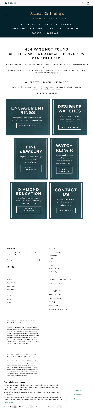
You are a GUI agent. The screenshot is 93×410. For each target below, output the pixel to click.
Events (9, 299)
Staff (50, 262)
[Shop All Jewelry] (31, 158)
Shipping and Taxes (54, 268)
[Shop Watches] (69, 117)
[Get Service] (64, 158)
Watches (56, 28)
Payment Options (11, 283)
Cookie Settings (53, 272)
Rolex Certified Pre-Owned (52, 24)
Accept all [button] (78, 390)
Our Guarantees (53, 255)
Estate (37, 33)
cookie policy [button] (8, 402)
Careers (51, 265)
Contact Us (52, 249)
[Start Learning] (28, 200)
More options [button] (77, 395)
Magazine (9, 280)
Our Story (52, 259)
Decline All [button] (77, 399)
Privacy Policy (11, 286)
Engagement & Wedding (28, 28)
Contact (53, 33)
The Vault (10, 296)
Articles (9, 302)
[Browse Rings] (28, 117)
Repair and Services (54, 252)
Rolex (25, 24)
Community (10, 293)
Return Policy (11, 289)
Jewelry (73, 28)
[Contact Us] (66, 200)
